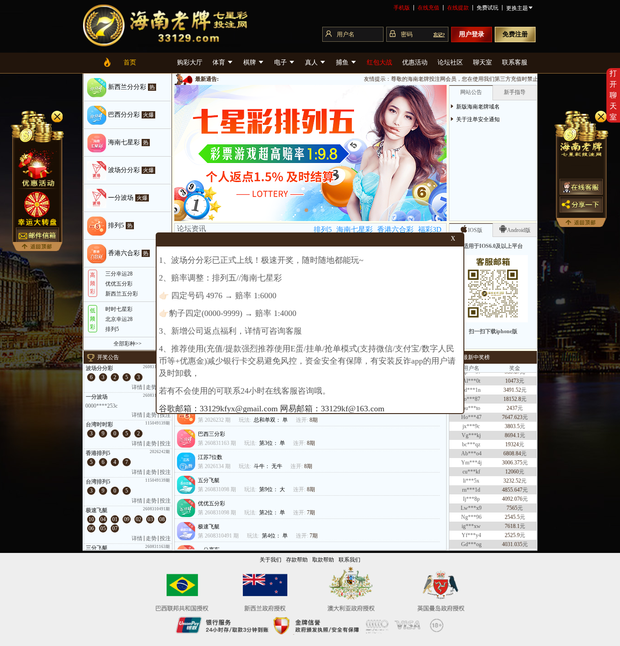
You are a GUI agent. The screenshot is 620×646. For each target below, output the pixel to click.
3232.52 (512, 471)
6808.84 (512, 444)
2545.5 (512, 507)
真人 (312, 62)
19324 (512, 435)
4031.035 (512, 535)
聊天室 (482, 62)
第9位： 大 (272, 489)
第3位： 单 (272, 443)
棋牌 (250, 62)
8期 (314, 420)
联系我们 (349, 560)
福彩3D (430, 229)
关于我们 (270, 560)
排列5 (323, 229)
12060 (512, 462)
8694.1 (512, 426)
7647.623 (512, 407)
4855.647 (512, 480)
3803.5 (512, 417)
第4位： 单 (275, 536)
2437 (512, 398)
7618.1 (512, 516)
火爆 (148, 115)
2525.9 (512, 526)
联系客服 (514, 62)
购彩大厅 (189, 62)
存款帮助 (297, 560)
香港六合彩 (395, 229)
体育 (219, 62)
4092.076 (512, 489)
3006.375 (512, 453)
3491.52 (512, 380)
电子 (281, 62)
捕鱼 (343, 62)
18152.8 (512, 389)
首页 (129, 62)
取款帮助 (323, 560)
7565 (512, 498)
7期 (311, 512)
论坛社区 (450, 62)
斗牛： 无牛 (269, 466)
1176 (512, 544)
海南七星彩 (354, 229)
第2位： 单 (272, 512)
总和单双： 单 (271, 420)
